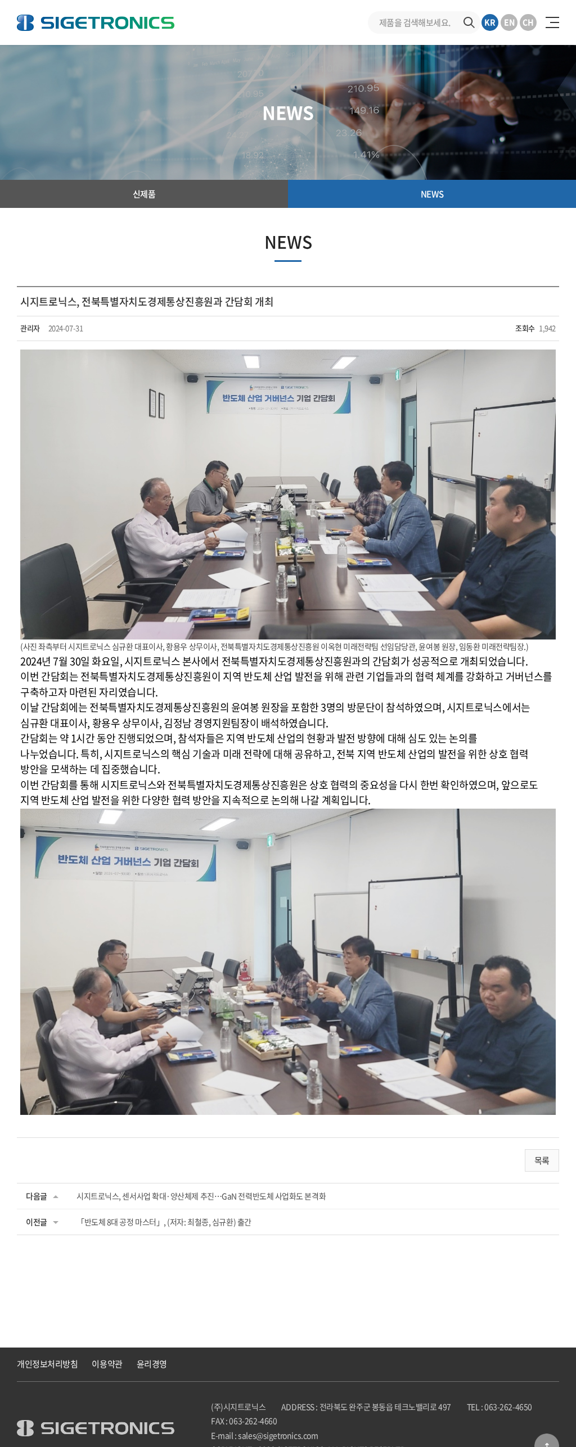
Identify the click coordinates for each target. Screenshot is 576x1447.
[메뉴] (552, 22)
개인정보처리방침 (47, 1364)
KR (490, 22)
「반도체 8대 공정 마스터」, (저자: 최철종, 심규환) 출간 (163, 1221)
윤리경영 (152, 1364)
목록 (542, 1160)
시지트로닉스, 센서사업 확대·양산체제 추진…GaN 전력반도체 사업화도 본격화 (201, 1195)
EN (509, 22)
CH (528, 22)
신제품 (144, 194)
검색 (469, 22)
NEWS (432, 194)
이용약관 (107, 1364)
